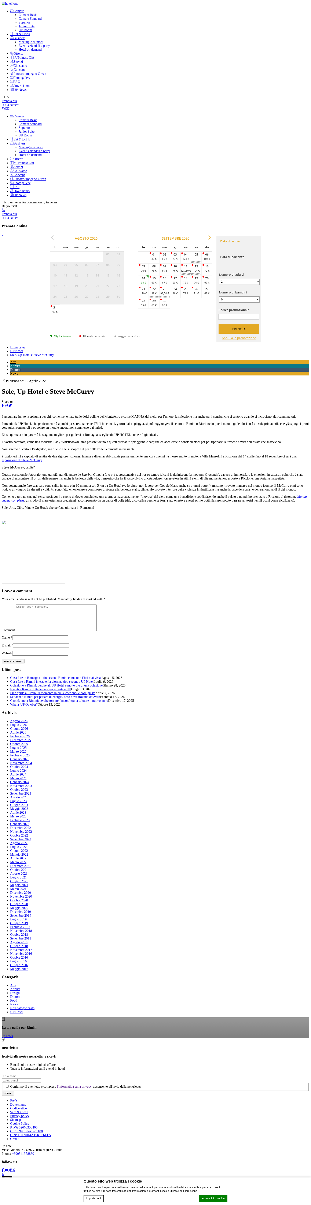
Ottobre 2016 (19, 957)
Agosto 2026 (19, 721)
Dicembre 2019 (20, 911)
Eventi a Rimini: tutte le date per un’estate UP (40, 689)
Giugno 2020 (19, 904)
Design (15, 993)
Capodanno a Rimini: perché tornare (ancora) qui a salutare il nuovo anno (59, 700)
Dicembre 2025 (20, 740)
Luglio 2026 (18, 725)
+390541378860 (23, 1153)
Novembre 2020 (21, 896)
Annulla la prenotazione (239, 338)
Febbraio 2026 (20, 736)
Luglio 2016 (18, 961)
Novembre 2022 (21, 831)
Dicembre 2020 (20, 892)
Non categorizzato (22, 1008)
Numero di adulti (231, 274)
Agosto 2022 (19, 843)
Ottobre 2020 (19, 900)
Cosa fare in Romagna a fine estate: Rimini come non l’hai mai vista (56, 678)
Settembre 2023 (20, 793)
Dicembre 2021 (20, 866)
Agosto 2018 (19, 942)
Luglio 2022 (18, 847)
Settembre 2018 (20, 938)
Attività (15, 366)
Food (13, 1000)
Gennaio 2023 (19, 824)
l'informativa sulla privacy (74, 1086)
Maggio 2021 (19, 885)
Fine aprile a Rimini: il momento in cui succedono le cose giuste (52, 693)
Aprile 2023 (18, 812)
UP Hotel (16, 1012)
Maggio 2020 (19, 908)
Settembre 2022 (20, 839)
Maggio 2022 (19, 854)
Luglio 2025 (18, 747)
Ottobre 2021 (19, 869)
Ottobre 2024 (19, 767)
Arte (13, 362)
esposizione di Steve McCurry (22, 460)
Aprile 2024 (18, 774)
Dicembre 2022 (20, 828)
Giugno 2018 (19, 946)
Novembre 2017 (21, 950)
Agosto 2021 (19, 873)
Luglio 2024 (18, 770)
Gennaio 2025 (19, 759)
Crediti (14, 1139)
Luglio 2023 (18, 801)
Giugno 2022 (19, 850)
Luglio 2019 (18, 919)
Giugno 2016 (19, 965)
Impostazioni (93, 1198)
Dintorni (15, 369)
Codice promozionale (234, 310)
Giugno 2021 (19, 881)
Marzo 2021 (18, 889)
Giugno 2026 (19, 728)
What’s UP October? (24, 704)
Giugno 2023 (19, 805)
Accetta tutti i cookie (213, 1198)
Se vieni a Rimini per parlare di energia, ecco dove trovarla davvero (55, 697)
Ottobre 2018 (19, 934)
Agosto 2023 (19, 797)
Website (7, 653)
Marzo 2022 (18, 862)
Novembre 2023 (21, 786)
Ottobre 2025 (19, 744)
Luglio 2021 (18, 877)
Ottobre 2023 (19, 789)
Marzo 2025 (18, 751)
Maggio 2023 (19, 808)
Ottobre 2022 (19, 835)
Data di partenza (232, 257)
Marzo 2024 (18, 778)
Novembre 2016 (21, 953)
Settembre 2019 (20, 915)
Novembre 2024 (21, 763)
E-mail (6, 645)
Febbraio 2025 (20, 755)
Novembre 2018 (21, 931)
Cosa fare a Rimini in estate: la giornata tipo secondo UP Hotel (52, 681)
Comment (8, 630)
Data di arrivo (230, 241)
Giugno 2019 (19, 923)
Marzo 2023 (18, 816)
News (14, 373)
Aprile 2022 (18, 858)
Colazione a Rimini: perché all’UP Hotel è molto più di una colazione (56, 685)
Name (6, 637)
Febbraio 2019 (20, 927)
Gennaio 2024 (19, 782)
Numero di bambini (233, 292)
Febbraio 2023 (20, 820)
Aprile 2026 (18, 732)
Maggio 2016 (19, 969)
